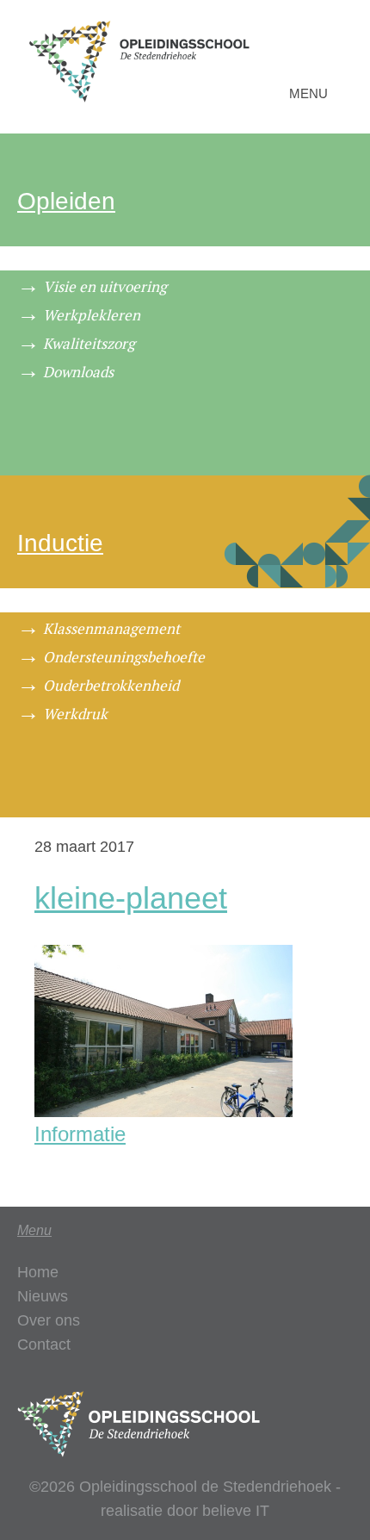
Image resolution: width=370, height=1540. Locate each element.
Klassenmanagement (111, 628)
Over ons (48, 1320)
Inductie (60, 543)
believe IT (235, 1510)
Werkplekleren (91, 315)
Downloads (78, 372)
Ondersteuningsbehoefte (124, 657)
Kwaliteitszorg (89, 343)
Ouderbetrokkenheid (111, 685)
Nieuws (42, 1296)
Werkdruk (75, 713)
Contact (44, 1344)
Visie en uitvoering (105, 286)
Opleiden (66, 201)
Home (38, 1272)
